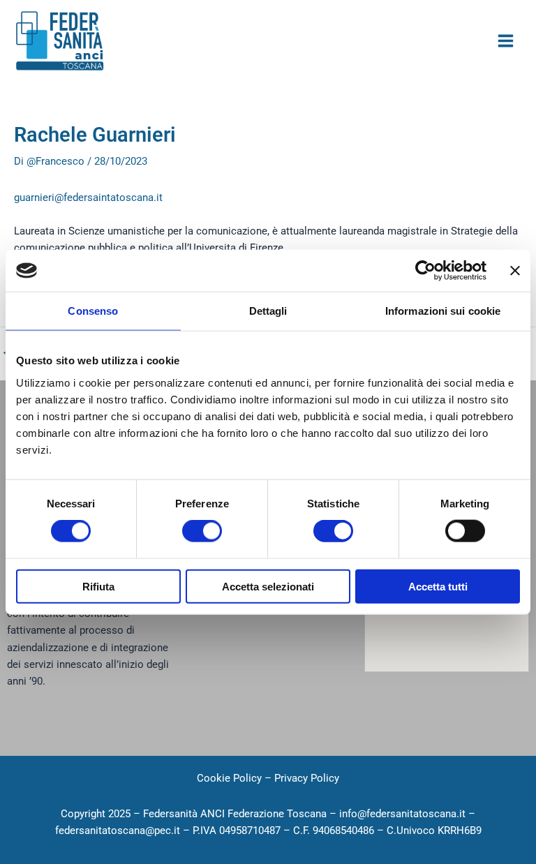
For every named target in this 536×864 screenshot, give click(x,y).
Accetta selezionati (268, 586)
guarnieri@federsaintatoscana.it (88, 197)
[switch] (202, 531)
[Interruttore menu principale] (505, 40)
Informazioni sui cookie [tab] (442, 311)
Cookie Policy (229, 778)
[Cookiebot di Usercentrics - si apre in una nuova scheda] (425, 270)
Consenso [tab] (93, 311)
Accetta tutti (438, 586)
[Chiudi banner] (515, 271)
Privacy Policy (306, 778)
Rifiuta (98, 586)
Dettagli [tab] (268, 311)
